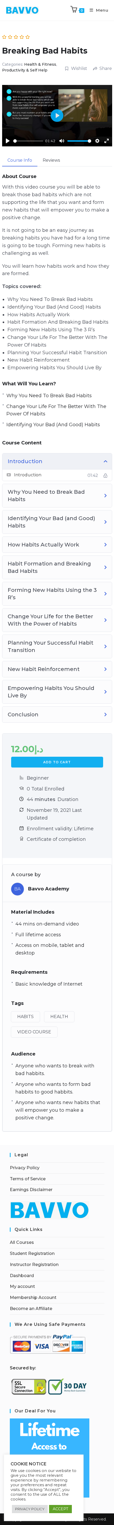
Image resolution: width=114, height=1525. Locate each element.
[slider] (28, 140)
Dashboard (22, 1275)
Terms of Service (28, 1178)
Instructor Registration (34, 1264)
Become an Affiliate (31, 1308)
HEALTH (59, 1016)
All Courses (22, 1242)
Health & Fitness (40, 64)
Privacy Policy (25, 1167)
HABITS (25, 1016)
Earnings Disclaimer (31, 1189)
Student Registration (32, 1253)
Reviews (51, 160)
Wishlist (79, 68)
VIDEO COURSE (34, 1031)
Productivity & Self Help (24, 70)
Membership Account (33, 1297)
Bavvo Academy (48, 889)
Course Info (19, 160)
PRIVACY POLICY (30, 1509)
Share (105, 68)
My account (22, 1286)
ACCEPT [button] (60, 1509)
